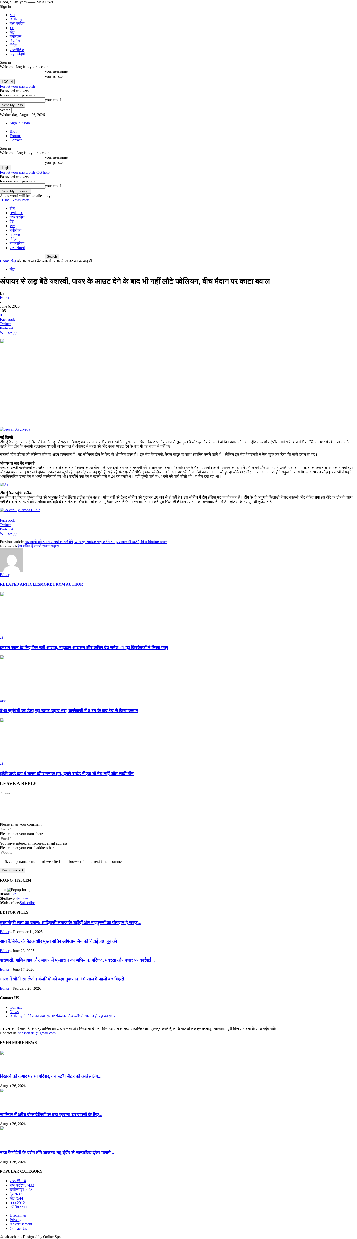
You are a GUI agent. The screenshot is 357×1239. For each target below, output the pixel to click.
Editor (4, 297)
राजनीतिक (17, 50)
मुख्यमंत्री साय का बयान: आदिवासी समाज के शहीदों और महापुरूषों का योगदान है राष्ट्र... (70, 922)
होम (12, 15)
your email (53, 100)
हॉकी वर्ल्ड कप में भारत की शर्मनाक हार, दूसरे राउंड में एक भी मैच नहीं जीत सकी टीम (67, 773)
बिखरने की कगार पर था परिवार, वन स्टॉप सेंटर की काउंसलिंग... (51, 1076)
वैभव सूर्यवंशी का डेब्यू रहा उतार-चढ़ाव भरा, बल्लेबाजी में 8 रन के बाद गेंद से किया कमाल (69, 710)
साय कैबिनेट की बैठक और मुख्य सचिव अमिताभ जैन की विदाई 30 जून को (58, 941)
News (14, 1012)
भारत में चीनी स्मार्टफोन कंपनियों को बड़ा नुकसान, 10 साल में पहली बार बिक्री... (64, 978)
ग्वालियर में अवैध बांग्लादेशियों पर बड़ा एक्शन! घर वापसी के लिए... (51, 1114)
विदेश (13, 45)
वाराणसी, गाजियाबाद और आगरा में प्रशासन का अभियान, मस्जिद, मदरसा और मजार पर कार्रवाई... (77, 959)
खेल (12, 32)
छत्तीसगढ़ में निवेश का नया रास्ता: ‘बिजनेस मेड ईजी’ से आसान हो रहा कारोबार (62, 1016)
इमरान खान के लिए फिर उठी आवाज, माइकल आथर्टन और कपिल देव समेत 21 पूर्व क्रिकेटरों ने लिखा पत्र (84, 647)
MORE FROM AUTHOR (61, 584)
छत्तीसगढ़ (16, 19)
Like (12, 894)
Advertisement (21, 1224)
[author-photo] (11, 570)
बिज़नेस (15, 41)
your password (56, 76)
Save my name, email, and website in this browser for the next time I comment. (65, 861)
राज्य (18, 1181)
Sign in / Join (20, 123)
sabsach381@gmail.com (37, 1033)
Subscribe (27, 903)
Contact (16, 140)
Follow (22, 898)
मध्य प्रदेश (17, 23)
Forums (15, 136)
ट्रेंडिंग (18, 1207)
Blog (13, 131)
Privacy (15, 1220)
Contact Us (18, 1228)
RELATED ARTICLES (20, 584)
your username (56, 71)
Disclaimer (18, 1215)
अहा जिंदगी (17, 54)
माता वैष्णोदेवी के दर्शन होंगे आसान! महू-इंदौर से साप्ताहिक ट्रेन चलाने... (57, 1152)
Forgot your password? (17, 86)
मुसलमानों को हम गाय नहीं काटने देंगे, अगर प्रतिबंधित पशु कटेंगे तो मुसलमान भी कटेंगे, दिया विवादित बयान (95, 542)
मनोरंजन (15, 37)
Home (4, 261)
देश (12, 28)
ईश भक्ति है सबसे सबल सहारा (38, 546)
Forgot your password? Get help (25, 172)
